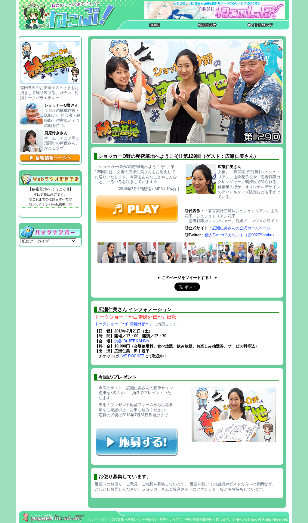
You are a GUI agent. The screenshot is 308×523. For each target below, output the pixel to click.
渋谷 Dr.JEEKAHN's (131, 341)
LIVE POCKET (131, 356)
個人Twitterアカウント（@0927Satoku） (240, 235)
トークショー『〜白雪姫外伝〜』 (124, 324)
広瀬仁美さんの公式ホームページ (241, 228)
